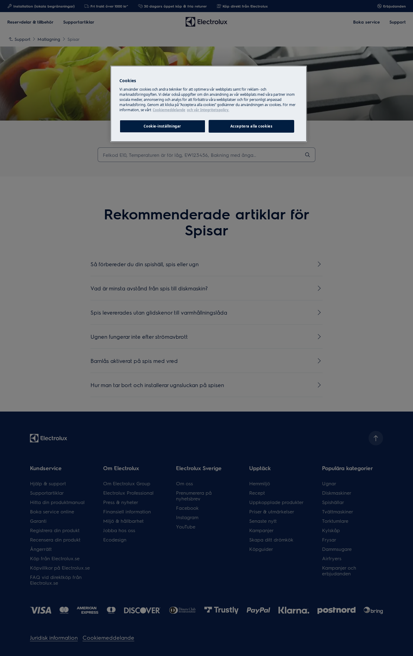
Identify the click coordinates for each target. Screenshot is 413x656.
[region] (208, 104)
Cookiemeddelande (169, 110)
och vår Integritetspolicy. (208, 110)
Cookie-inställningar (162, 126)
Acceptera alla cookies (251, 126)
